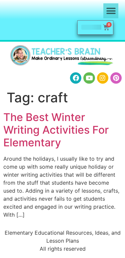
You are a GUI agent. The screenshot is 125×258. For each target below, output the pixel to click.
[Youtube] (89, 78)
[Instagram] (102, 78)
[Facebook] (75, 78)
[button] (110, 10)
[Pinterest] (116, 78)
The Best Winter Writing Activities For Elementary (56, 130)
